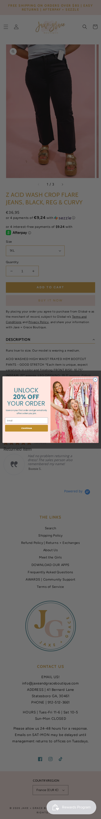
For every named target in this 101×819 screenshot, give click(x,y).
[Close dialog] (95, 379)
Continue (26, 428)
